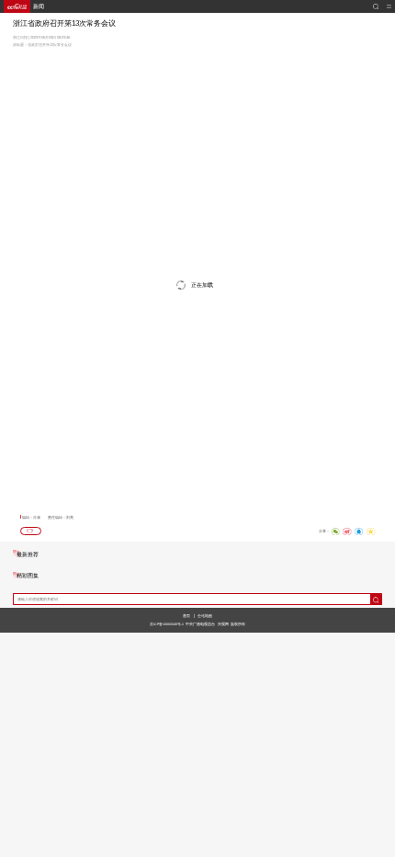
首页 (186, 615)
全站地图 (205, 615)
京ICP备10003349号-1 (167, 624)
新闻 (38, 6)
